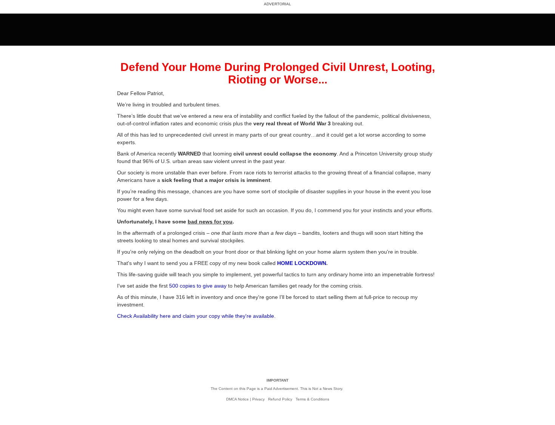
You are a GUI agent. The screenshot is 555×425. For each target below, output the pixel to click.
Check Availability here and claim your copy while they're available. (196, 316)
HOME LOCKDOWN (301, 263)
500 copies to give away (198, 286)
